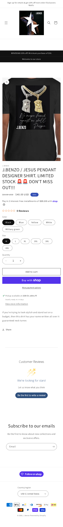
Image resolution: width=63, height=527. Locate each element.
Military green (13, 229)
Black (8, 222)
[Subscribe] (53, 446)
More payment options (31, 287)
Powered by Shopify (38, 515)
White (49, 222)
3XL (47, 241)
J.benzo (26, 515)
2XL (36, 241)
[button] (6, 22)
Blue (21, 222)
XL (25, 241)
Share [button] (8, 329)
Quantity (6, 255)
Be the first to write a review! (31, 395)
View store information (16, 303)
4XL (7, 248)
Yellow (34, 222)
